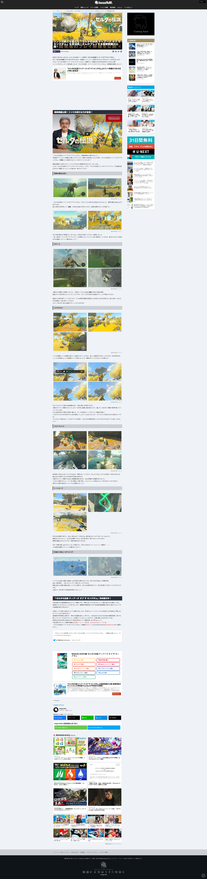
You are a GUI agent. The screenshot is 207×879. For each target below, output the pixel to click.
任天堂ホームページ (118, 198)
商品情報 (112, 7)
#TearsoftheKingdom (65, 635)
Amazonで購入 (80, 660)
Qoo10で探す (103, 672)
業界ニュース (84, 7)
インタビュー (128, 7)
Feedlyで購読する (62, 727)
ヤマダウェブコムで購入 (106, 668)
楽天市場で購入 (104, 660)
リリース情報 (94, 7)
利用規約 (83, 852)
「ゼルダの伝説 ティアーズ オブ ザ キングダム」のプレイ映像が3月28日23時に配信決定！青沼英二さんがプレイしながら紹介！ (87, 73)
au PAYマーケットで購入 (82, 668)
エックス (72, 718)
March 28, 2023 (76, 640)
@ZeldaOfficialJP (109, 625)
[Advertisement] (87, 96)
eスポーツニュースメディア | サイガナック (103, 869)
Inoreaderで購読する (96, 727)
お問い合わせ (75, 852)
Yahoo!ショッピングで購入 (107, 664)
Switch (62, 705)
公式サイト (89, 625)
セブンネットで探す (81, 677)
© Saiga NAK (103, 874)
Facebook (59, 718)
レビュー (120, 7)
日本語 (201, 1)
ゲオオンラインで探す (82, 672)
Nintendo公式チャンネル (97, 622)
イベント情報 (104, 7)
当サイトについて (65, 852)
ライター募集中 (104, 852)
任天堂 (56, 705)
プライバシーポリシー (93, 852)
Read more (116, 693)
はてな (99, 718)
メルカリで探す (80, 664)
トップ (77, 7)
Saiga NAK (103, 3)
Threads (113, 718)
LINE (85, 718)
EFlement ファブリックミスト (114, 844)
